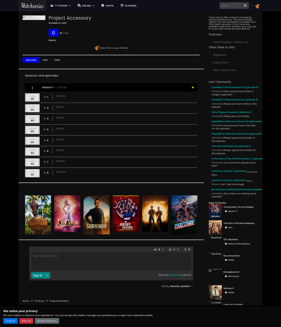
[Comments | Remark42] (111, 268)
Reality (52, 40)
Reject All (26, 321)
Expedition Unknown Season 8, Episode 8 (236, 121)
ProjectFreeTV (221, 62)
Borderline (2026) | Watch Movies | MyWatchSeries (243, 189)
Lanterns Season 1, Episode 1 (229, 171)
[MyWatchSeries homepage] (257, 6)
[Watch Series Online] (32, 7)
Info (45, 60)
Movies (86, 5)
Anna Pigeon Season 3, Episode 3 (232, 112)
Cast (57, 60)
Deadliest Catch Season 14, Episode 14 (235, 87)
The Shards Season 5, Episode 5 (231, 146)
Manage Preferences (47, 321)
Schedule (130, 5)
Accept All (10, 321)
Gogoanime (220, 55)
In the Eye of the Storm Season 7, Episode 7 (238, 158)
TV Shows (60, 5)
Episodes (31, 60)
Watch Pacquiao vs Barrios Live (230, 42)
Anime (109, 5)
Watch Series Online (224, 70)
